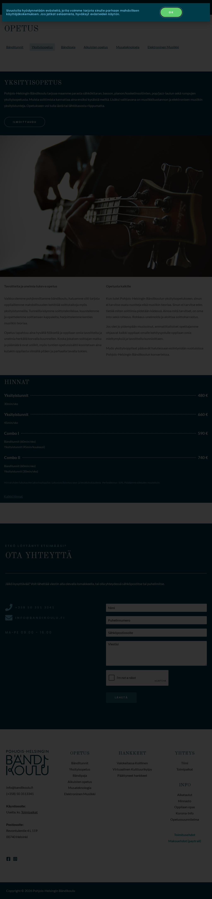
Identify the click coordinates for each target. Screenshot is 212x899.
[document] (106, 449)
